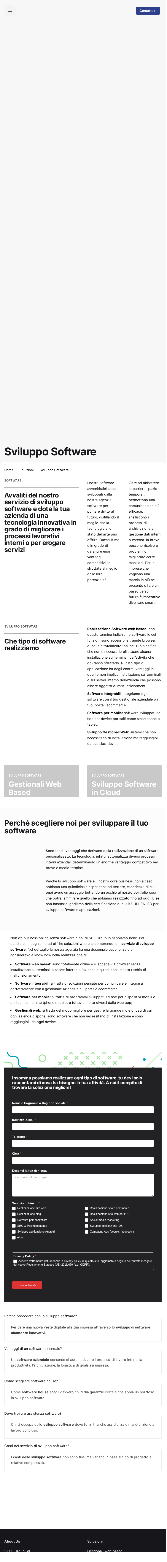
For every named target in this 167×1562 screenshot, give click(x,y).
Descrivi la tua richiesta (29, 1170)
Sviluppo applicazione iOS (106, 1225)
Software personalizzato (31, 1220)
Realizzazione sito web (31, 1208)
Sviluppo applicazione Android (35, 1231)
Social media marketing (104, 1220)
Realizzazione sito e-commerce (109, 1208)
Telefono (19, 1136)
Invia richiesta (27, 1285)
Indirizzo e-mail (24, 1120)
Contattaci (148, 11)
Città (16, 1153)
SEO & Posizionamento (31, 1225)
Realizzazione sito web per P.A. (109, 1214)
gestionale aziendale (136, 699)
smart (150, 602)
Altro (19, 1237)
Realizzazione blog (28, 1214)
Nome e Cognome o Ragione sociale (40, 1103)
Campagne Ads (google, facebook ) (111, 1231)
